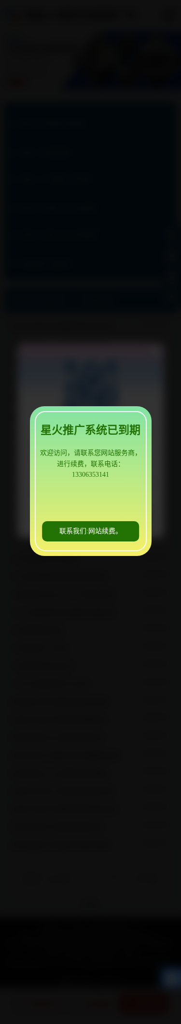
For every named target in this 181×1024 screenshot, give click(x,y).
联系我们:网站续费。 (90, 531)
